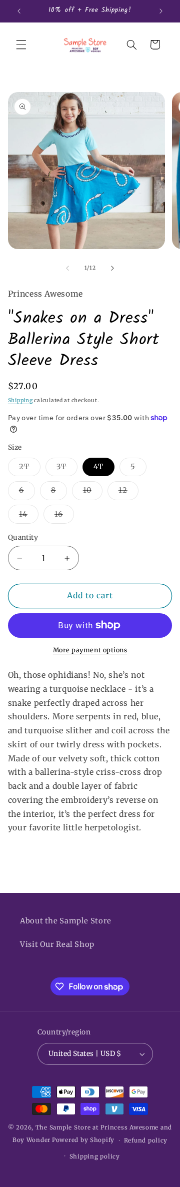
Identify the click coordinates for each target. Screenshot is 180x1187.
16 (64, 516)
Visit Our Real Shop (57, 944)
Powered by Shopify (83, 1140)
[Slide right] (113, 268)
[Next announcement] (161, 11)
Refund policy (146, 1140)
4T (99, 466)
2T (29, 469)
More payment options (90, 650)
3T (67, 469)
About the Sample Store (66, 920)
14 (28, 516)
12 (128, 492)
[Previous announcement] (19, 11)
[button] (21, 44)
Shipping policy (95, 1156)
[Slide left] (67, 268)
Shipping (20, 400)
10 (92, 492)
